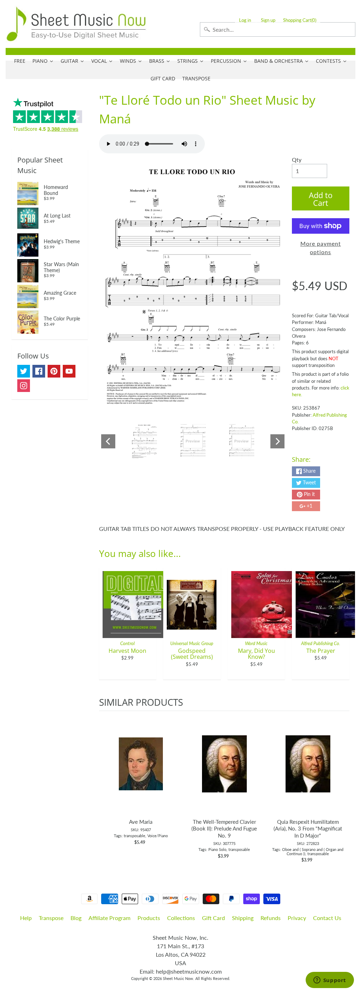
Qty (296, 159)
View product (141, 770)
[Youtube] (69, 371)
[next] (342, 787)
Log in (245, 20)
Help (26, 917)
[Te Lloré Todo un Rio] (144, 441)
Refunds (271, 917)
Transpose (51, 917)
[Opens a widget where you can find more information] (329, 980)
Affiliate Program (109, 917)
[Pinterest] (54, 371)
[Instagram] (23, 385)
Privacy (297, 917)
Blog (76, 917)
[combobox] (277, 29)
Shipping (242, 917)
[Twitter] (23, 371)
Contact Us (327, 917)
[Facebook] (38, 371)
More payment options (320, 247)
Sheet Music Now (178, 978)
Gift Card (213, 917)
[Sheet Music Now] (76, 24)
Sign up (268, 20)
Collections (181, 917)
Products (148, 917)
